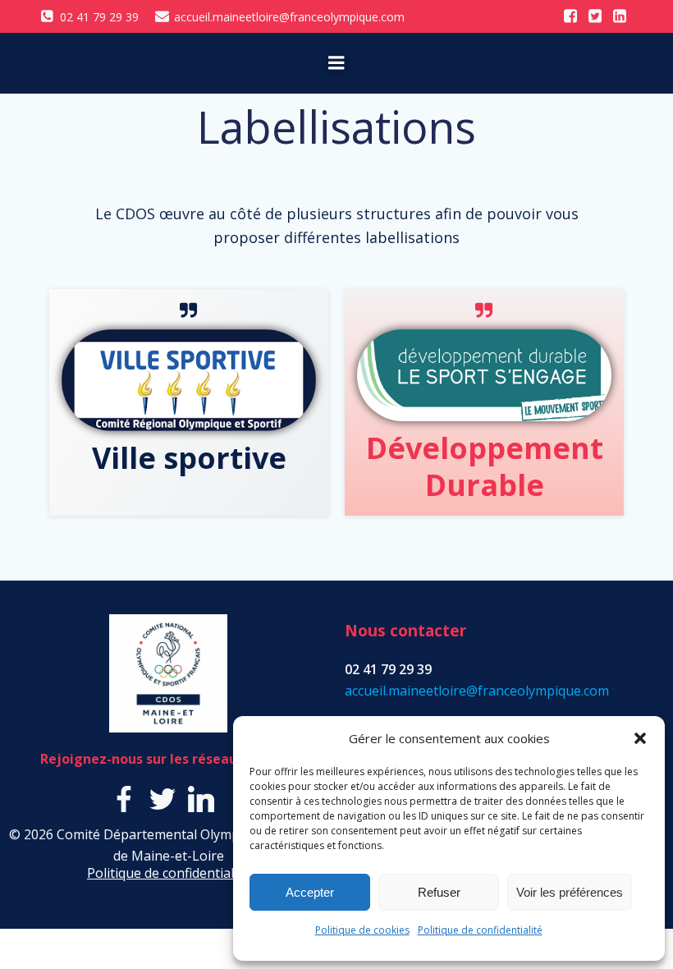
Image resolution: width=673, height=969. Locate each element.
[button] (640, 738)
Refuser (439, 892)
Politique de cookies (362, 930)
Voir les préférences (569, 892)
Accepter (310, 892)
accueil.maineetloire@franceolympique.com (477, 691)
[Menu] (336, 63)
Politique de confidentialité (480, 930)
